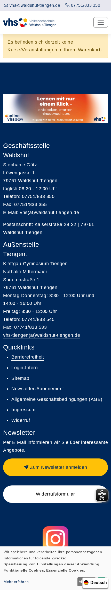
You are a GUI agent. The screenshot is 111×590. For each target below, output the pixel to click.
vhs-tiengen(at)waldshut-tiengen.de (41, 335)
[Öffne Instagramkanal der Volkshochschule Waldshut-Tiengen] (55, 539)
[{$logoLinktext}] (30, 22)
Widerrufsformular (55, 494)
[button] (55, 467)
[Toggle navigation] (100, 22)
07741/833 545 (38, 319)
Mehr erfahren (16, 582)
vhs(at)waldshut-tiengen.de (49, 212)
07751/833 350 (38, 196)
